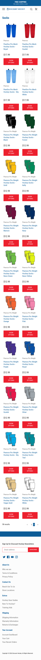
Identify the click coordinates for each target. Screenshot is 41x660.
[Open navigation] (3, 9)
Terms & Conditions (9, 573)
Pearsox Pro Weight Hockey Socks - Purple (11, 362)
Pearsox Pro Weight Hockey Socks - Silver (29, 408)
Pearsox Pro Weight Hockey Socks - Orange (11, 317)
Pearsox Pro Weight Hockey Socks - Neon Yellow (29, 272)
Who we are (6, 569)
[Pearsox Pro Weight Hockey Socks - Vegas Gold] (11, 484)
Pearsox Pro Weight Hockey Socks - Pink (29, 317)
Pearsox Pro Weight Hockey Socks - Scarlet (11, 408)
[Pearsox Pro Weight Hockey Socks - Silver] (30, 393)
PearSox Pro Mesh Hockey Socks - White (29, 90)
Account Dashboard (9, 635)
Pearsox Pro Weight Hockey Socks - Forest (29, 135)
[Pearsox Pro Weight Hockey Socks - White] (30, 484)
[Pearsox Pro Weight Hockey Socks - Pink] (30, 303)
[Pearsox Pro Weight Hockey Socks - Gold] (11, 166)
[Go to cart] (36, 9)
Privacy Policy (7, 577)
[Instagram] (16, 557)
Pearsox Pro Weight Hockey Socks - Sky (11, 452)
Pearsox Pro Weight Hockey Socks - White (29, 498)
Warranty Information (10, 621)
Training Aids (7, 607)
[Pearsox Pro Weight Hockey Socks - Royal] (30, 348)
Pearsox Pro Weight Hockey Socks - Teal (29, 453)
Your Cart (5, 638)
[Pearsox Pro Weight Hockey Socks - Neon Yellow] (30, 257)
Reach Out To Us (8, 586)
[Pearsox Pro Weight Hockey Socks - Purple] (11, 348)
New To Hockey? (8, 604)
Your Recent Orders (9, 642)
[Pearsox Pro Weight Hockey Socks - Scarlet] (11, 393)
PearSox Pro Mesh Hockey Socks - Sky (11, 89)
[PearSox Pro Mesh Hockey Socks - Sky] (11, 76)
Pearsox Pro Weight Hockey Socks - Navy (29, 226)
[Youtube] (12, 557)
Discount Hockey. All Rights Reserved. (22, 653)
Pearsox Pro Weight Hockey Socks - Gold (11, 181)
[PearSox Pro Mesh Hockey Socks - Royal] (11, 30)
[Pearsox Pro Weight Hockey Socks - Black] (11, 121)
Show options (11, 61)
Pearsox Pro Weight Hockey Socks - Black (11, 135)
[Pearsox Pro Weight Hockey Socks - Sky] (11, 439)
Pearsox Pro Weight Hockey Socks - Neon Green (11, 272)
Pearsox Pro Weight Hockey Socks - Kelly (29, 181)
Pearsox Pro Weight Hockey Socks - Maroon (11, 226)
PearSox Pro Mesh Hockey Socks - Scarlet (29, 45)
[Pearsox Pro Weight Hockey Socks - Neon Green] (11, 257)
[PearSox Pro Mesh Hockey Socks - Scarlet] (30, 30)
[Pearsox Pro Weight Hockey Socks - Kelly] (30, 166)
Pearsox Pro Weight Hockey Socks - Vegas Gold (11, 498)
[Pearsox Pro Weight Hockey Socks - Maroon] (11, 212)
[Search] (31, 9)
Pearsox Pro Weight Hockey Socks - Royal (29, 362)
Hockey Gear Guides (10, 600)
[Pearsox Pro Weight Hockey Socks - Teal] (30, 439)
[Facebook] (8, 557)
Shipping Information (10, 617)
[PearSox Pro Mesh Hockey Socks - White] (30, 76)
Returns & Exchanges (10, 625)
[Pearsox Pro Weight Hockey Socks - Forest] (30, 121)
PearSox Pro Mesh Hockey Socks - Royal (11, 45)
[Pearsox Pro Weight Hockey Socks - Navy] (30, 212)
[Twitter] (4, 557)
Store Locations (8, 590)
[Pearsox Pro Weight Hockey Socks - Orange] (11, 303)
